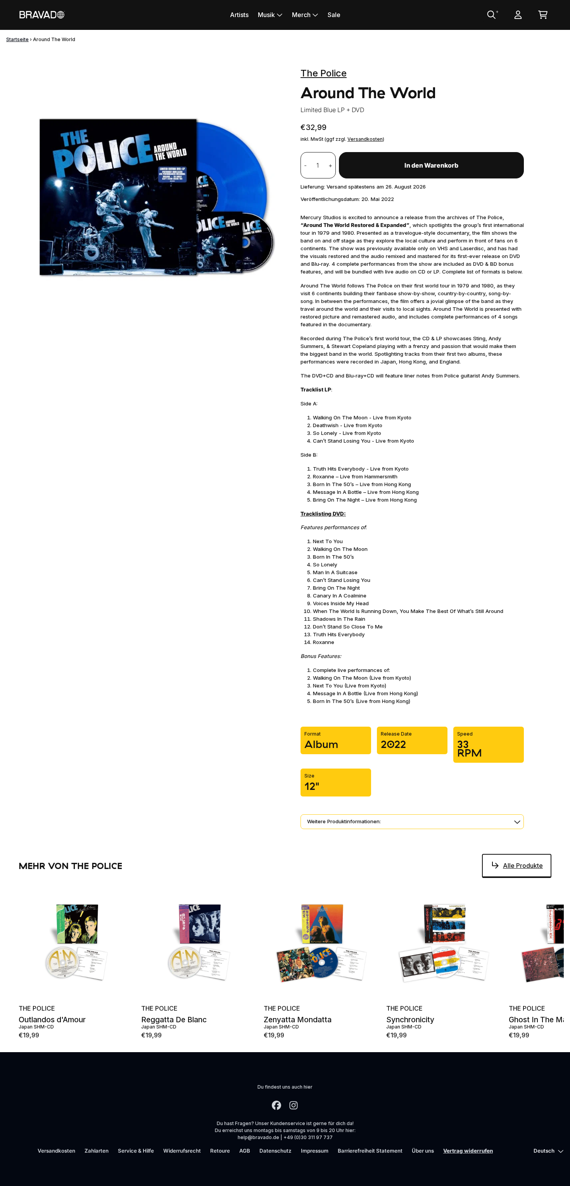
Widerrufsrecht (182, 1151)
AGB (244, 1151)
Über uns (423, 1151)
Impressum (314, 1151)
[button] (412, 822)
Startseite (17, 39)
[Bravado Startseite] (42, 14)
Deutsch (544, 1151)
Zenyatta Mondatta (298, 1019)
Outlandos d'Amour (52, 1019)
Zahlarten (97, 1151)
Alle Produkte (523, 865)
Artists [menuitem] (239, 15)
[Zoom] (152, 195)
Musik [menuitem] (266, 15)
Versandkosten (365, 139)
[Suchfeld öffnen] (491, 14)
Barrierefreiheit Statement (370, 1151)
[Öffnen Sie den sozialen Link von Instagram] (293, 1105)
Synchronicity (410, 1019)
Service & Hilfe (136, 1151)
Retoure (220, 1151)
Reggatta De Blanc (174, 1019)
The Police (324, 73)
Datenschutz (275, 1151)
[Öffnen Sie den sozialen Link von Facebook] (276, 1105)
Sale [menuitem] (334, 15)
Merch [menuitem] (301, 15)
